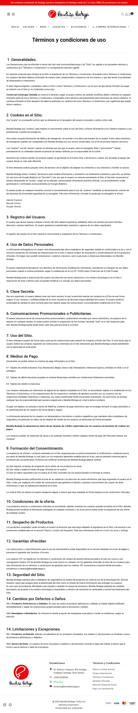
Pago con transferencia (103, 689)
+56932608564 (61, 677)
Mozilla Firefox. (13, 203)
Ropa (43, 27)
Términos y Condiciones (103, 677)
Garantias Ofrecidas (101, 681)
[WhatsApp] (13, 14)
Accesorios (79, 27)
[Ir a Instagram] (8, 14)
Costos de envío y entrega (115, 530)
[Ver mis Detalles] (127, 14)
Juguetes (58, 27)
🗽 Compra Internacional (109, 27)
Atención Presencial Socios (105, 685)
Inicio (15, 27)
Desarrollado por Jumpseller (68, 708)
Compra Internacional (102, 673)
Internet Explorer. (14, 200)
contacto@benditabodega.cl (67, 686)
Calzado (28, 27)
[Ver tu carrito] (130, 14)
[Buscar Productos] (123, 14)
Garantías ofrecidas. (40, 552)
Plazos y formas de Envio (104, 669)
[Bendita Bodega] (69, 14)
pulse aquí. (50, 89)
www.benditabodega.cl (71, 64)
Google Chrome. (13, 206)
